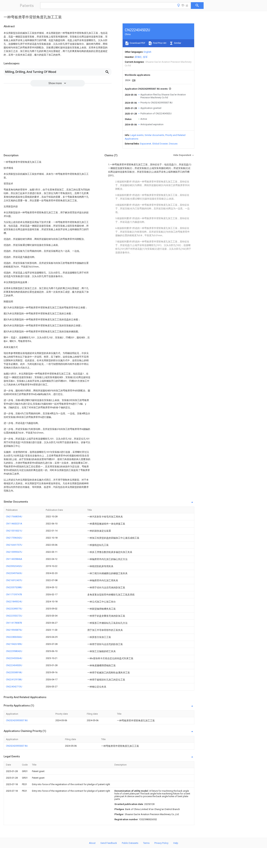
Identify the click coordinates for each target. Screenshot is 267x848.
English (147, 52)
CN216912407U (14, 580)
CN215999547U (14, 552)
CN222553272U (14, 615)
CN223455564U (14, 658)
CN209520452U (14, 566)
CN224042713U (14, 686)
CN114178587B (14, 622)
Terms (146, 843)
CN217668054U (14, 516)
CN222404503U (14, 665)
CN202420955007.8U (17, 720)
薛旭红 (138, 57)
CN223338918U (14, 672)
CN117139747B (14, 594)
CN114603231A (14, 523)
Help (175, 843)
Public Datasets (130, 843)
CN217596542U (14, 537)
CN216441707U (14, 544)
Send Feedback (108, 843)
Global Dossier (160, 143)
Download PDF (137, 43)
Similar (177, 43)
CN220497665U (14, 573)
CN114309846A (14, 559)
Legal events (136, 135)
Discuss (173, 143)
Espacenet (145, 143)
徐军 (145, 57)
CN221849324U (14, 601)
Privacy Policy (161, 843)
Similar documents (154, 135)
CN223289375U (14, 608)
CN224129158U (14, 679)
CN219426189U (14, 644)
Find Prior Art (159, 43)
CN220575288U (14, 587)
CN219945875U (14, 630)
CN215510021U (14, 530)
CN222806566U (14, 637)
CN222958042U (14, 651)
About (92, 843)
